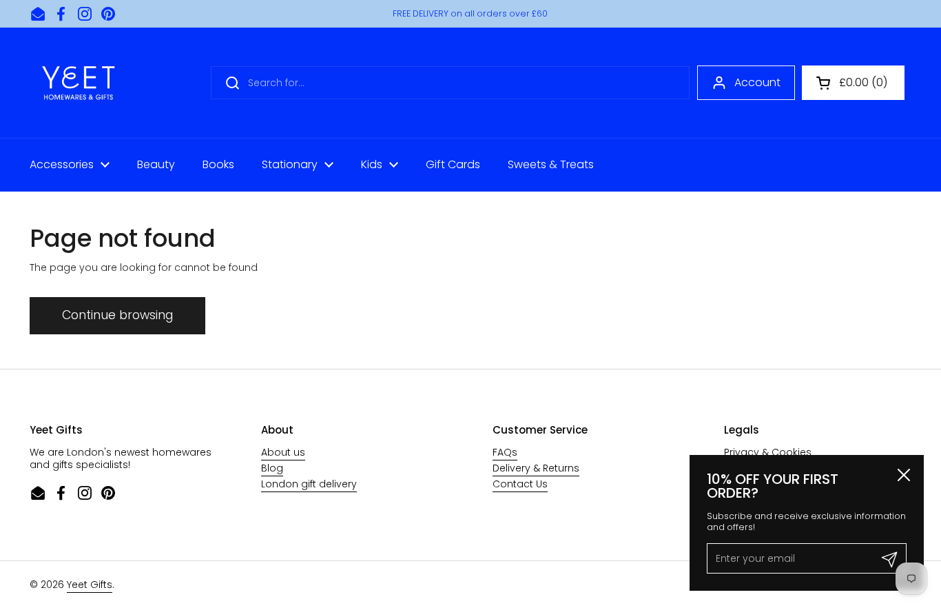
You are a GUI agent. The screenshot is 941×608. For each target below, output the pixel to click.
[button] (853, 82)
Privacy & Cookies (767, 452)
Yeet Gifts (89, 584)
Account (757, 82)
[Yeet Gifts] (78, 82)
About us (283, 452)
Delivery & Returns (536, 468)
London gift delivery (309, 484)
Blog (272, 468)
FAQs (505, 452)
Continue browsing (117, 315)
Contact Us (520, 484)
